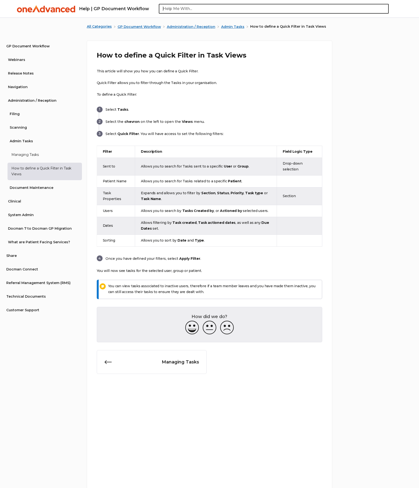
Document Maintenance (31, 188)
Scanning (18, 128)
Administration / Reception (32, 100)
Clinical (14, 201)
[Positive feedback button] (192, 327)
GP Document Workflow (28, 46)
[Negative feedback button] (227, 327)
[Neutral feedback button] (209, 327)
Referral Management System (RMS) (38, 283)
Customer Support (22, 310)
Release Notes (21, 73)
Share (11, 256)
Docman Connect (22, 269)
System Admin (21, 215)
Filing (15, 114)
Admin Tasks (21, 141)
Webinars (16, 60)
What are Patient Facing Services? (39, 242)
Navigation (18, 87)
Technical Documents (26, 296)
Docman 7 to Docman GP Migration (40, 229)
